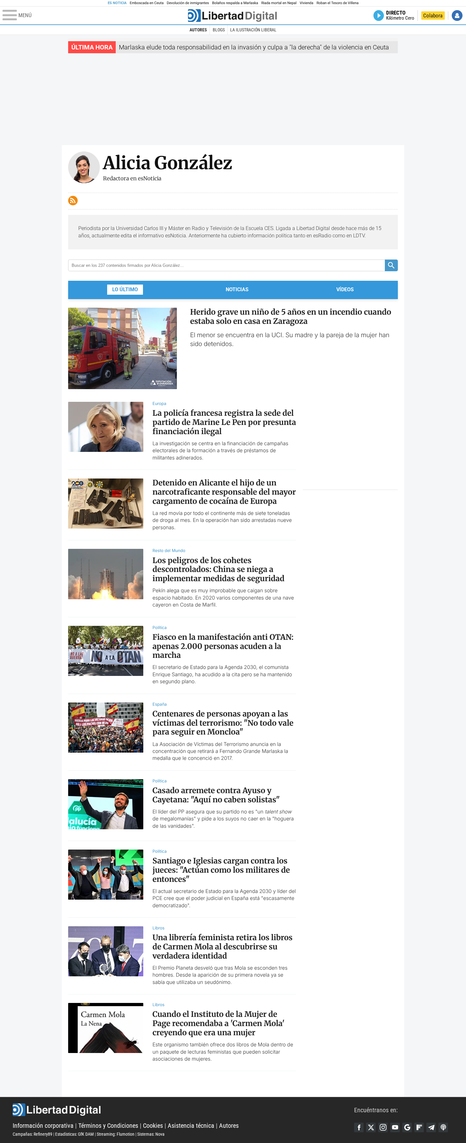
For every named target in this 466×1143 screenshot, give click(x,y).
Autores (198, 29)
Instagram (383, 1127)
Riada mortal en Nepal (278, 3)
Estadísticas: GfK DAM (74, 1134)
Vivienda (306, 3)
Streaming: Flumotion (115, 1134)
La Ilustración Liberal (253, 29)
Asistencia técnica (191, 1125)
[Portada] (232, 15)
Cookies (153, 1125)
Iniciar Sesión (457, 15)
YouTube (395, 1127)
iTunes (443, 1127)
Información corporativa (43, 1125)
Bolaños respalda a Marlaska (235, 3)
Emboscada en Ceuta (147, 3)
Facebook (359, 1127)
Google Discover (407, 1127)
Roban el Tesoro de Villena (337, 3)
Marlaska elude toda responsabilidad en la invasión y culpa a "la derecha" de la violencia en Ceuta (254, 47)
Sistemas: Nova (151, 1134)
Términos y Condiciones (108, 1125)
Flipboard (419, 1127)
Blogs (219, 29)
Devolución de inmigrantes (188, 3)
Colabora (433, 15)
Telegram (431, 1127)
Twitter (371, 1127)
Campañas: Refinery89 (32, 1134)
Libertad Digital (183, 1109)
